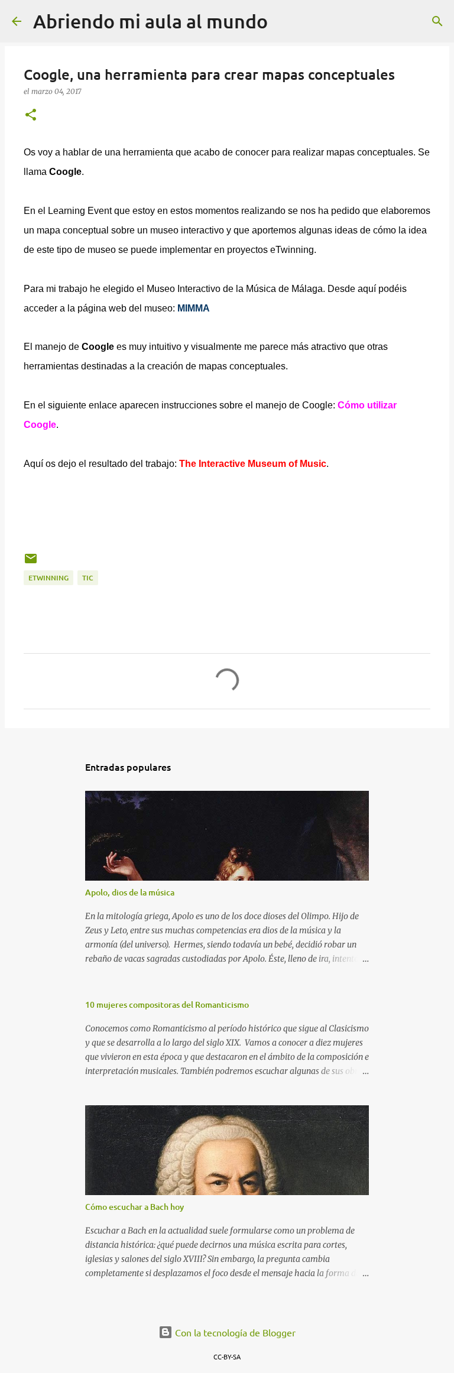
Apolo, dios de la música (129, 892)
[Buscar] (284, 21)
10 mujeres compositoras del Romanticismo (167, 1004)
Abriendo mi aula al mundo (150, 21)
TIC (87, 578)
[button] (31, 116)
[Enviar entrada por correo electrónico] (31, 563)
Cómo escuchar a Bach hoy (134, 1206)
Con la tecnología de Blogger (234, 1332)
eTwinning (48, 578)
